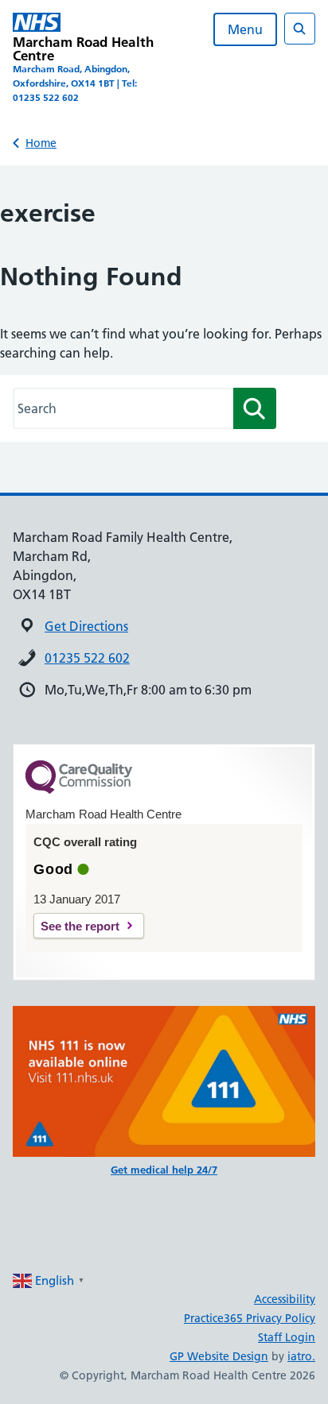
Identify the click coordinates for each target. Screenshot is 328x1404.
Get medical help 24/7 (164, 1169)
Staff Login (286, 1337)
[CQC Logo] (78, 789)
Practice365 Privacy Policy (249, 1318)
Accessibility (284, 1299)
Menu (245, 29)
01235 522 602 (87, 658)
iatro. (301, 1356)
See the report (80, 926)
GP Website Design (219, 1356)
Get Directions (86, 626)
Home (41, 143)
